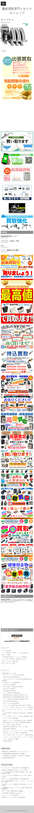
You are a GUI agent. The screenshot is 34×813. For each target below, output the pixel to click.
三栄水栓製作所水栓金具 (9, 690)
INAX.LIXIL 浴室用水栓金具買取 (11, 677)
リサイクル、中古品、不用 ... (10, 241)
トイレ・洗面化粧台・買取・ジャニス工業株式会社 (15, 652)
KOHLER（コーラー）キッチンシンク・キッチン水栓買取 (18, 730)
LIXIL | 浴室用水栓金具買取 (10, 701)
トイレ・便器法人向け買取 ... (10, 250)
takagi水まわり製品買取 (9, 684)
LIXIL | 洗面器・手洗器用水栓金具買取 (13, 686)
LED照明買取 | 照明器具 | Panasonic (11, 793)
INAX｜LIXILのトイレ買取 (8, 663)
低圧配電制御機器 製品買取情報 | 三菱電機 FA (14, 753)
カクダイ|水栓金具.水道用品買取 (11, 692)
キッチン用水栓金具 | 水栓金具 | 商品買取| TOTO (16, 699)
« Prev (3, 51)
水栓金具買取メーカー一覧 (9, 673)
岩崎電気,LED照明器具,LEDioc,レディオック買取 (14, 770)
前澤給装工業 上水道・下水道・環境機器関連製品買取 (17, 722)
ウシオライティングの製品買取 (10, 795)
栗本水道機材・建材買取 (9, 728)
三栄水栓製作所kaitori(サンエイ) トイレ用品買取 (14, 657)
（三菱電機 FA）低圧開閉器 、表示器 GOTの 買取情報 (16, 755)
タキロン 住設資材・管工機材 (10, 739)
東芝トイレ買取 (6, 654)
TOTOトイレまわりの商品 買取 (10, 661)
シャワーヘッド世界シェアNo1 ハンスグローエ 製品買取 (18, 707)
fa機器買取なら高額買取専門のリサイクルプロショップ (16, 751)
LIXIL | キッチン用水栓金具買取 (11, 703)
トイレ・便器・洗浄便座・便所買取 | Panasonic (14, 659)
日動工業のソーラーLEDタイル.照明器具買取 (13, 797)
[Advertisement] (11, 117)
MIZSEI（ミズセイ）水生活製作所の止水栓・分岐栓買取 (17, 720)
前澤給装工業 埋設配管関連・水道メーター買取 (15, 726)
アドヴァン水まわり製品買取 (10, 718)
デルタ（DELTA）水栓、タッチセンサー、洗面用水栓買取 (18, 735)
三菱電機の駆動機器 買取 (8, 757)
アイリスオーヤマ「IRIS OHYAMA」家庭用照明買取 (15, 767)
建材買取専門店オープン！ (10, 236)
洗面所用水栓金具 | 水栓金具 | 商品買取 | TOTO (15, 695)
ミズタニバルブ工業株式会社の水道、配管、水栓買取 (17, 705)
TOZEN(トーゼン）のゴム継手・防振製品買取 (15, 732)
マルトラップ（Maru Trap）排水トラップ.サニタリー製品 (18, 737)
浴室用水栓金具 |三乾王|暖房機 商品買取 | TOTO (15, 697)
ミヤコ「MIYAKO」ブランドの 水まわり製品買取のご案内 (18, 716)
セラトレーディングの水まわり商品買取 (13, 675)
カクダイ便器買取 (6, 650)
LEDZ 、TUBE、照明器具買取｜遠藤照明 (12, 791)
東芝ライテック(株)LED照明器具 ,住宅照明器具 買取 (15, 778)
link (2, 245)
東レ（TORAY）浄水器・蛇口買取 (12, 724)
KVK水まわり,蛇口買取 (9, 688)
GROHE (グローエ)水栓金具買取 (11, 682)
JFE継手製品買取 (7, 741)
